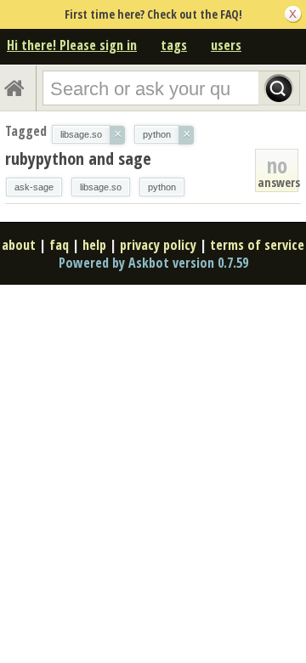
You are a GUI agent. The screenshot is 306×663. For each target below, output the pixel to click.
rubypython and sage (78, 158)
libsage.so (101, 187)
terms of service (257, 244)
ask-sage (34, 187)
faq (59, 244)
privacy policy (158, 244)
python (162, 187)
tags (174, 45)
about (19, 244)
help (94, 244)
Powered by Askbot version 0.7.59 (153, 262)
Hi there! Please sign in (72, 45)
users (226, 45)
